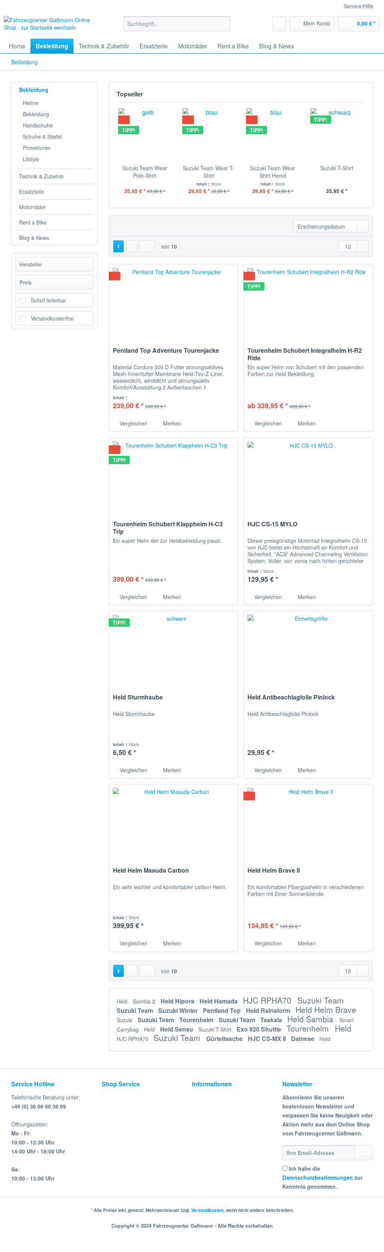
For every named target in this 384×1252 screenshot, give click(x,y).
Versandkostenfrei (52, 318)
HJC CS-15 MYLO (272, 524)
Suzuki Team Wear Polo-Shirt (144, 171)
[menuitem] (177, 27)
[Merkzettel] (279, 23)
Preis (26, 282)
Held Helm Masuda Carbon (151, 871)
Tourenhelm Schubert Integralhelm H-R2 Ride (305, 354)
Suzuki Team (320, 1000)
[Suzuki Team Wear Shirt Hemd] (272, 134)
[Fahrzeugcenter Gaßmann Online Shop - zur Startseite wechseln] (49, 25)
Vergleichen (132, 423)
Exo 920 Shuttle (260, 1029)
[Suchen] (224, 23)
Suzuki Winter (178, 1010)
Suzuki (125, 1020)
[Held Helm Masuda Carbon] (173, 821)
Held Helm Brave (326, 1009)
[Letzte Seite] (147, 246)
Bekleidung (33, 89)
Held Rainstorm (269, 1010)
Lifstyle (31, 159)
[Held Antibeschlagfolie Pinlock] (308, 648)
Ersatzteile (31, 191)
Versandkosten (207, 1210)
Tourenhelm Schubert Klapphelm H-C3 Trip (168, 527)
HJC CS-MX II (267, 1038)
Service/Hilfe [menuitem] (358, 6)
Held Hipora (178, 1001)
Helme (30, 102)
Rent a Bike (32, 222)
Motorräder (32, 207)
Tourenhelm (197, 1019)
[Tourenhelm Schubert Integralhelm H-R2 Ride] (308, 301)
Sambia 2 (145, 1001)
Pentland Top (222, 1010)
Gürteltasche (225, 1038)
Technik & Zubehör (41, 176)
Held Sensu (177, 1029)
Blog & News (34, 237)
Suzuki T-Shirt (336, 168)
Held (123, 1001)
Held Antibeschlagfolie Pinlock (291, 697)
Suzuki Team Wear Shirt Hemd (272, 171)
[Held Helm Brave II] (308, 821)
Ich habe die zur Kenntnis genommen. (322, 1177)
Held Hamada (219, 1001)
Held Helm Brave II (274, 871)
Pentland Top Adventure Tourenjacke (166, 351)
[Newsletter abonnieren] (363, 1152)
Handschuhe (38, 125)
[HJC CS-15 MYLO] (308, 475)
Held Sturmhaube (138, 697)
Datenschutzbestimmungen (317, 1177)
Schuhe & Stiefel (42, 136)
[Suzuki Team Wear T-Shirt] (209, 134)
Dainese (303, 1038)
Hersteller (31, 264)
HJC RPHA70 (268, 1000)
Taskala (272, 1019)
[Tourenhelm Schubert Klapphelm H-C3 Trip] (173, 475)
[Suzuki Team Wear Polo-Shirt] (144, 134)
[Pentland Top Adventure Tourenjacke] (173, 301)
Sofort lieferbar (48, 300)
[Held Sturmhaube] (173, 648)
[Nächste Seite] (131, 246)
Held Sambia (311, 1018)
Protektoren (37, 147)
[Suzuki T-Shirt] (336, 134)
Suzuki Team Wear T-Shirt (208, 171)
